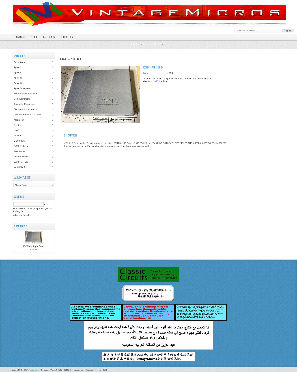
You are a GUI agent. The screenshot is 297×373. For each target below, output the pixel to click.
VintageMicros (33, 370)
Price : (146, 73)
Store (34, 37)
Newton (17, 125)
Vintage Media (22, 156)
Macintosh (20, 120)
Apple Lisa (21, 83)
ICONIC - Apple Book (33, 246)
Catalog (135, 44)
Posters (19, 135)
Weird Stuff (21, 167)
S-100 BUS (21, 141)
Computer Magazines (27, 104)
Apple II (19, 72)
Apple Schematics (24, 88)
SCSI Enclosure (23, 146)
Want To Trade (21, 162)
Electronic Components (27, 109)
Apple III (19, 78)
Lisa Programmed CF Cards (29, 114)
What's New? (20, 226)
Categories (49, 37)
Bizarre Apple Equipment (27, 93)
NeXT (16, 130)
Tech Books (22, 151)
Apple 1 (19, 67)
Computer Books (152, 44)
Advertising (21, 62)
